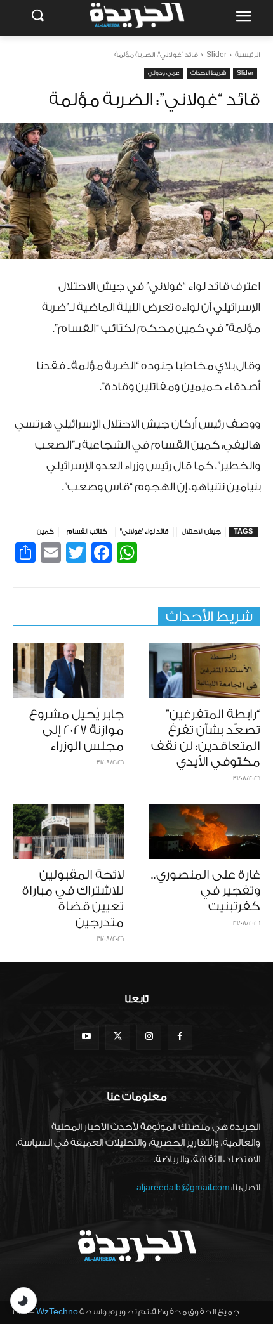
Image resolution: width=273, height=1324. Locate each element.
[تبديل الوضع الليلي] (23, 1300)
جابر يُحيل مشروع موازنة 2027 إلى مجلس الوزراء (76, 730)
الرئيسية (247, 55)
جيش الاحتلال (201, 531)
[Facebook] (180, 1037)
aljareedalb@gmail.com (183, 1187)
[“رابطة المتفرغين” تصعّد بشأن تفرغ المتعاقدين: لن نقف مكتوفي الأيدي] (204, 670)
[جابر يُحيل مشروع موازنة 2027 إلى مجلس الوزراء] (68, 670)
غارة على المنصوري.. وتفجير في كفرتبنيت (205, 891)
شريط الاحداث (208, 73)
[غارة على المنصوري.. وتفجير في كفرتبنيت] (204, 832)
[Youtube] (86, 1037)
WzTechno (57, 1311)
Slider (216, 55)
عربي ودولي (164, 73)
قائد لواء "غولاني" (144, 531)
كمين (45, 531)
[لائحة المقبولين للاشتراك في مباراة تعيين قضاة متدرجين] (68, 832)
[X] (117, 1037)
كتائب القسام (87, 531)
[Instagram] (148, 1037)
